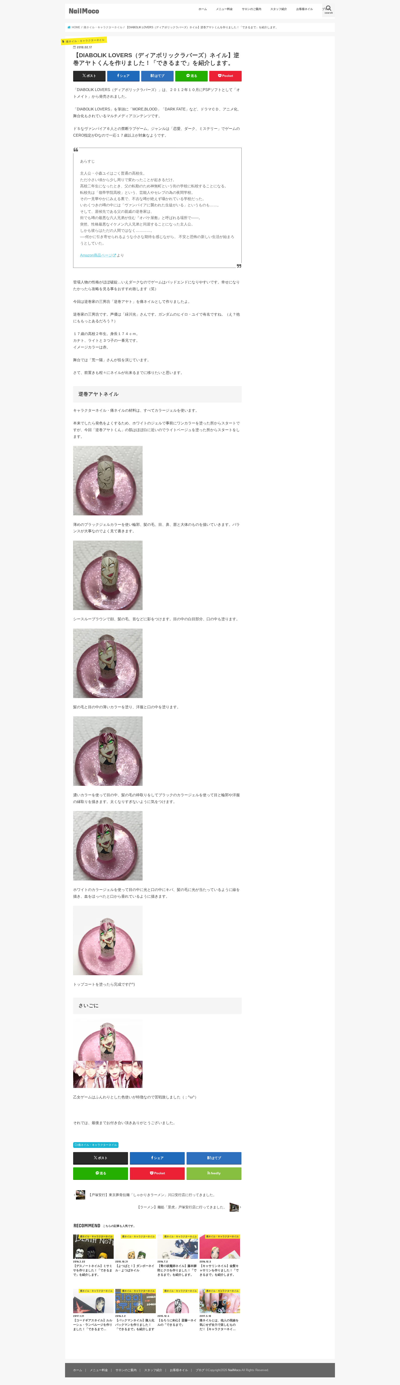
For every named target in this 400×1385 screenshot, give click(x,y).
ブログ (326, 9)
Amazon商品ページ (96, 255)
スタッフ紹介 (278, 9)
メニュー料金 (224, 9)
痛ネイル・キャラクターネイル (97, 1145)
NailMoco (84, 10)
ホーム (203, 9)
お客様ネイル (304, 9)
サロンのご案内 (251, 9)
